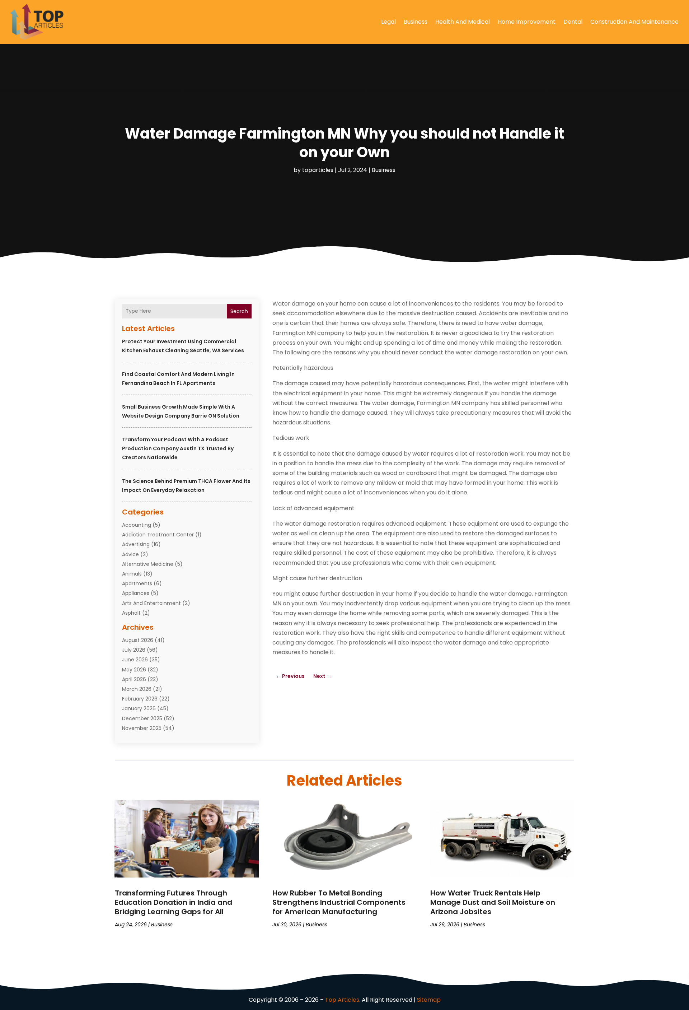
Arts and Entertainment (151, 603)
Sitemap (429, 1000)
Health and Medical (462, 22)
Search (239, 311)
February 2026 (140, 698)
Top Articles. (342, 1000)
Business (415, 22)
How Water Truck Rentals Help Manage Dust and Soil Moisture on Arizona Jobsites (492, 902)
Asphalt (131, 612)
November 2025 (141, 728)
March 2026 (136, 689)
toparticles (317, 170)
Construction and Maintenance (634, 22)
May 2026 (134, 669)
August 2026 (137, 640)
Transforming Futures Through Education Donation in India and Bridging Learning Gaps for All (173, 902)
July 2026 (133, 649)
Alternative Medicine (147, 564)
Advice (130, 554)
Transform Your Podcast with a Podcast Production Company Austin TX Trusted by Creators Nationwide (178, 448)
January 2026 (139, 708)
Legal (388, 22)
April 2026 (134, 679)
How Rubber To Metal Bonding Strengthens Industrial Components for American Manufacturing (339, 902)
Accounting (136, 525)
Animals (132, 573)
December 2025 (142, 718)
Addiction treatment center (158, 534)
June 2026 (135, 659)
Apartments (137, 583)
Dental (572, 22)
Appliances (135, 593)
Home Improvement (527, 22)
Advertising (136, 544)
